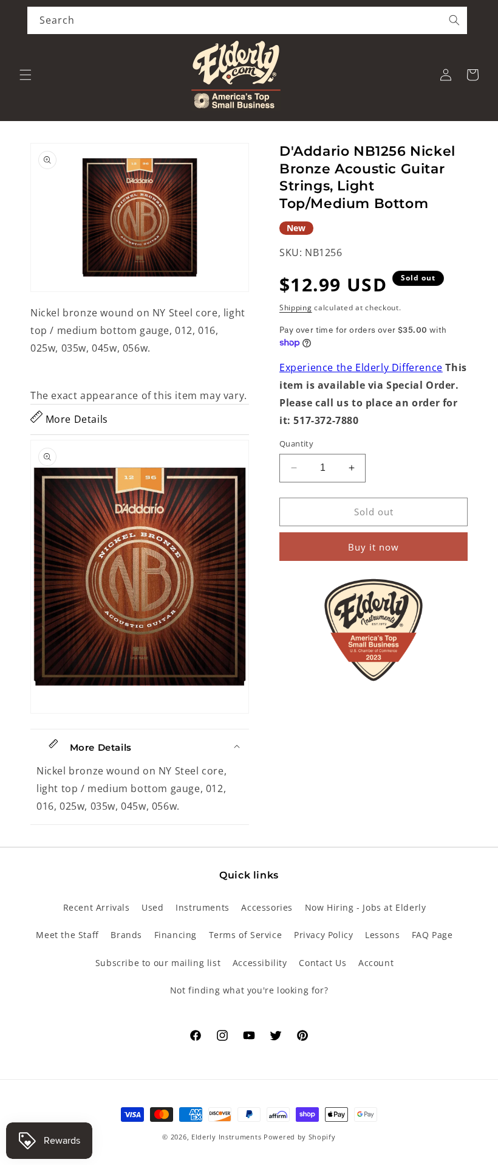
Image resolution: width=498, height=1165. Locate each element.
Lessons (382, 935)
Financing (175, 935)
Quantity (296, 443)
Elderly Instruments (226, 1136)
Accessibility (260, 963)
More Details (75, 419)
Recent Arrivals (96, 907)
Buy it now (373, 547)
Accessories (267, 907)
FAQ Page (432, 935)
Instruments (203, 907)
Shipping (295, 307)
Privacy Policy (323, 935)
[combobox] (247, 20)
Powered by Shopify (300, 1136)
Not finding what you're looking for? (249, 990)
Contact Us (322, 963)
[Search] (454, 20)
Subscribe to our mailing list (157, 963)
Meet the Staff (67, 935)
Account (376, 963)
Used (152, 907)
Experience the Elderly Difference (361, 367)
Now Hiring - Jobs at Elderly (365, 907)
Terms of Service (245, 935)
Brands (126, 935)
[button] (25, 74)
